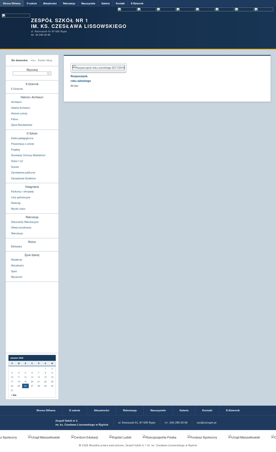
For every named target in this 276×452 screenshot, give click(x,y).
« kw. (14, 395)
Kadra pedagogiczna (22, 138)
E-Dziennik (137, 3)
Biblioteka (16, 246)
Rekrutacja (69, 3)
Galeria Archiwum (20, 107)
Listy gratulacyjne (20, 197)
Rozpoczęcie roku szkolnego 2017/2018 (81, 79)
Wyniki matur (18, 208)
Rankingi (15, 203)
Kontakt (120, 3)
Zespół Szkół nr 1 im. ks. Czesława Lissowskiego (79, 23)
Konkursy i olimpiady (22, 191)
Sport (14, 271)
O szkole (32, 3)
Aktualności (50, 3)
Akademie (16, 259)
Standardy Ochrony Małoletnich (28, 155)
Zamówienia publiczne (23, 172)
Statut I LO (17, 161)
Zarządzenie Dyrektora (23, 178)
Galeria (105, 3)
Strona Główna (11, 3)
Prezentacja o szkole (22, 143)
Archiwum (16, 102)
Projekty (15, 149)
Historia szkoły (19, 113)
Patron (14, 119)
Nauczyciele (88, 3)
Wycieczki (16, 277)
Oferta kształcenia (21, 227)
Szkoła (15, 167)
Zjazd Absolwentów (21, 125)
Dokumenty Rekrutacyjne (24, 222)
